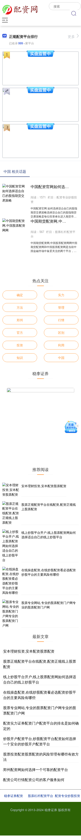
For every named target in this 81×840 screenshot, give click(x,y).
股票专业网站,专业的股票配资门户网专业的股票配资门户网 (48, 604)
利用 (61, 345)
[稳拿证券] (20, 9)
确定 (20, 295)
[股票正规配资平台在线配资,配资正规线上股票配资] (11, 513)
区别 (61, 332)
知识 (20, 357)
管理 (61, 307)
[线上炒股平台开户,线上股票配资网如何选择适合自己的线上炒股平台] (11, 545)
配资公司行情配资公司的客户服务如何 (33, 779)
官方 (20, 332)
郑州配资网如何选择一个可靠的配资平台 (35, 769)
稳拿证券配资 (13, 795)
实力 (61, 295)
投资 (20, 345)
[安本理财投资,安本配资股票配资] (11, 490)
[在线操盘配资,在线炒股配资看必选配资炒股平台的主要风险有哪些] (11, 581)
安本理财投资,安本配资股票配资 (43, 486)
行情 (61, 320)
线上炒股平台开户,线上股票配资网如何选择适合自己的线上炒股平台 (48, 534)
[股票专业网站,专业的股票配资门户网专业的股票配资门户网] (11, 613)
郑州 (20, 320)
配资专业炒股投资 (67, 795)
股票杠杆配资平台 (40, 795)
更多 (71, 36)
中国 (61, 357)
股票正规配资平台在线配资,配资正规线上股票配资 (48, 506)
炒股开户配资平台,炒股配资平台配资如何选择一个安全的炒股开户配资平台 (39, 741)
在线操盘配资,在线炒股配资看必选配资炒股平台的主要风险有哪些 (48, 572)
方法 (20, 307)
